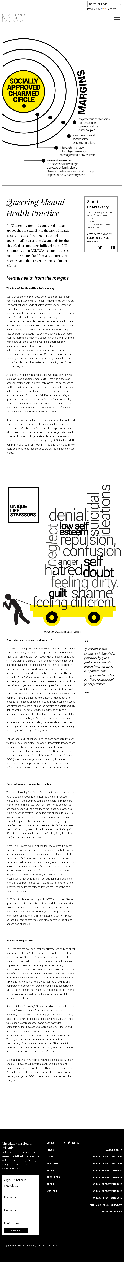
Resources (53, 1177)
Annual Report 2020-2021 (107, 1163)
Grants (51, 1170)
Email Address (11, 1223)
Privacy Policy (29, 1245)
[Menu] (117, 17)
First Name (10, 1197)
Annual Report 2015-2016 (107, 1198)
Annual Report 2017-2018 (107, 1184)
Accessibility (114, 1150)
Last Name (10, 1210)
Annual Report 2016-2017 (107, 1191)
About (50, 1184)
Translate (111, 9)
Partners (52, 1163)
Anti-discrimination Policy (106, 1205)
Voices (51, 1143)
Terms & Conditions (47, 1245)
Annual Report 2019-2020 (107, 1170)
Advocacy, (94, 234)
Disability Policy (112, 1211)
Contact (52, 1191)
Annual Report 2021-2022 (107, 1157)
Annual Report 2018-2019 (107, 1177)
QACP (50, 1157)
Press (50, 1150)
